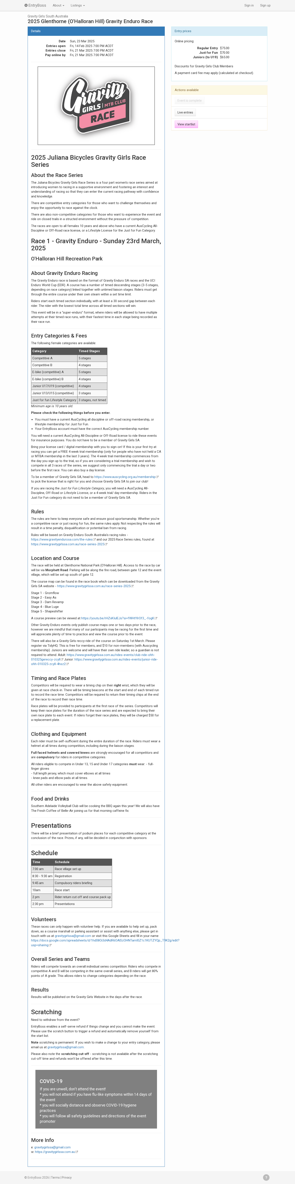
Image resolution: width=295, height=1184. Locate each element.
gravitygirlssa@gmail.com (73, 936)
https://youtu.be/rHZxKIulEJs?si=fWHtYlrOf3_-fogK (117, 618)
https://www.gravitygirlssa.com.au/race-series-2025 (67, 544)
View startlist (186, 124)
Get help (266, 1177)
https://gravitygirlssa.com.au (55, 1152)
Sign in (249, 5)
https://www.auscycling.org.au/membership (124, 477)
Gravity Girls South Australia (48, 16)
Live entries (185, 112)
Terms (55, 1177)
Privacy (67, 1177)
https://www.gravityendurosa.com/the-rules (62, 539)
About (57, 5)
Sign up (265, 5)
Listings (77, 5)
